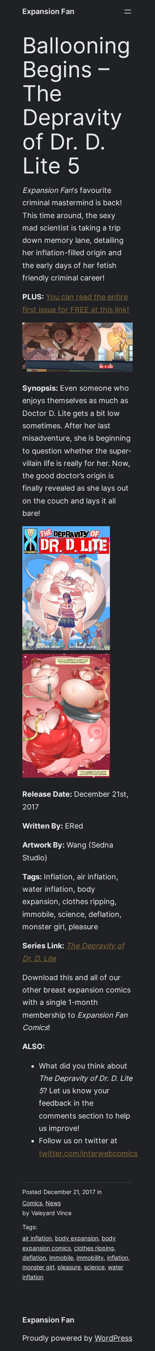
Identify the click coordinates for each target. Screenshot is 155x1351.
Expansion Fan (48, 11)
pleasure (69, 1267)
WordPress (113, 1338)
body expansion (76, 1238)
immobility (90, 1257)
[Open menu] (128, 12)
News (53, 1203)
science (94, 1267)
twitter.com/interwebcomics (88, 1153)
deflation (34, 1257)
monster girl (38, 1267)
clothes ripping (94, 1248)
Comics (32, 1203)
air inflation (37, 1238)
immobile (61, 1257)
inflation (117, 1257)
